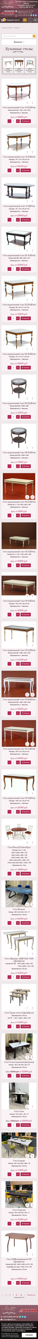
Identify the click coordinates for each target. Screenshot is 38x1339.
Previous (27, 103)
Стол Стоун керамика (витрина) (19, 1062)
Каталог (10, 28)
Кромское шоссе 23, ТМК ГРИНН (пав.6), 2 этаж (26, 12)
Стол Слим (19, 1111)
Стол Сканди (19, 1161)
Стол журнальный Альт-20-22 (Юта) (19, 403)
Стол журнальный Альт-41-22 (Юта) (19, 107)
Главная (4, 28)
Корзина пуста (12, 20)
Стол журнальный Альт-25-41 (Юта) (19, 255)
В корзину (25, 121)
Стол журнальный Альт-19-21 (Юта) (19, 551)
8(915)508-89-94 (11, 1317)
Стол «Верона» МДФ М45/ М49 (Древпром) (19, 959)
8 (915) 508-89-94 (26, 7)
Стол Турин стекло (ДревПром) (19, 1013)
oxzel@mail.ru (9, 1319)
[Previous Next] (19, 93)
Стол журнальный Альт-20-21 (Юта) (19, 452)
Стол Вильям (19, 909)
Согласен (29, 1335)
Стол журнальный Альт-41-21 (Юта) (19, 157)
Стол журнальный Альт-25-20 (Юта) (19, 305)
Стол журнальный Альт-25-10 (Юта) (19, 354)
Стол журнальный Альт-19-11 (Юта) (19, 601)
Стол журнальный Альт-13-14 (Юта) (19, 749)
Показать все (31, 1295)
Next (32, 103)
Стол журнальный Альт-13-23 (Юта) (19, 699)
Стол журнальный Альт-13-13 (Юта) (19, 798)
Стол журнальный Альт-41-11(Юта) (19, 206)
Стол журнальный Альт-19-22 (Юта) (19, 502)
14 (21, 1295)
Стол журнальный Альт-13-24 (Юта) (19, 650)
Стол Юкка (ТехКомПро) (19, 847)
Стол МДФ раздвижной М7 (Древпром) (19, 1260)
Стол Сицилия (19, 1210)
